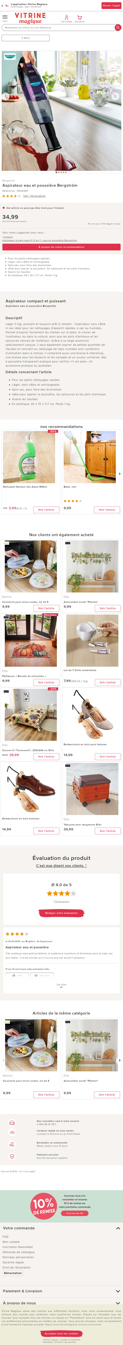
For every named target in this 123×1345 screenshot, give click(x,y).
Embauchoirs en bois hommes (20, 818)
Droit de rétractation (17, 1267)
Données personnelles (18, 1257)
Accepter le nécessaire (70, 1340)
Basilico (7, 596)
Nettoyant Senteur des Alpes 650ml (25, 486)
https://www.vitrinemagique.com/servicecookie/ (73, 1324)
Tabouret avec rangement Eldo (83, 824)
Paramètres (48, 1342)
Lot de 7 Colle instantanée (80, 670)
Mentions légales (50, 1340)
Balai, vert (70, 486)
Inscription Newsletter (18, 1247)
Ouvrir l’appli (111, 5)
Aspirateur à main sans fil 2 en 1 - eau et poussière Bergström (39, 240)
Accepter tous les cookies (61, 1333)
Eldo (66, 596)
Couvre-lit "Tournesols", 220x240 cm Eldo (28, 750)
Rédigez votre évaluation (61, 913)
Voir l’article (46, 509)
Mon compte (11, 1242)
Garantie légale (13, 1262)
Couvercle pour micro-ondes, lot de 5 (25, 601)
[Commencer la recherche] (118, 27)
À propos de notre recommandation (61, 247)
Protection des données (65, 1342)
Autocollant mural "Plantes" (81, 601)
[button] (61, 1228)
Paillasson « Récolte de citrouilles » (24, 676)
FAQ (5, 1236)
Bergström (8, 180)
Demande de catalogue (19, 1252)
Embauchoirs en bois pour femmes (85, 744)
